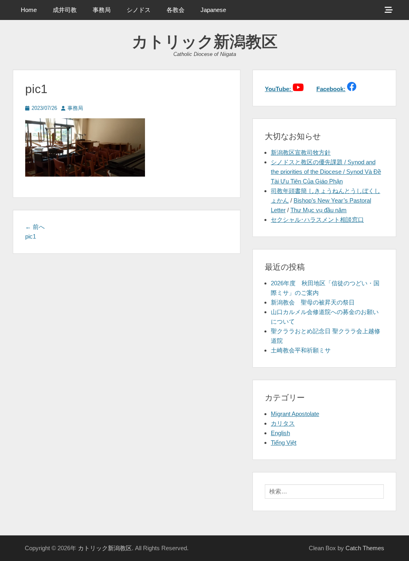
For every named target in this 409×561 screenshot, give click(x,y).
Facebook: (330, 89)
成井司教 (65, 9)
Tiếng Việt (283, 442)
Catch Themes (364, 548)
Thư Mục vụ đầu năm (318, 210)
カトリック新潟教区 (205, 41)
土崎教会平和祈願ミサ (301, 350)
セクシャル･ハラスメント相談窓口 (317, 219)
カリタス (283, 423)
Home (29, 9)
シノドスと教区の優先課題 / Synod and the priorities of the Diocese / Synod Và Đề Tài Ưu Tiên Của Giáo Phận (326, 172)
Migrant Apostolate (295, 413)
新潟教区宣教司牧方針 (301, 152)
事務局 (102, 9)
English (280, 433)
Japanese (213, 9)
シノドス (139, 9)
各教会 (176, 9)
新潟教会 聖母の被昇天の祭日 (313, 302)
